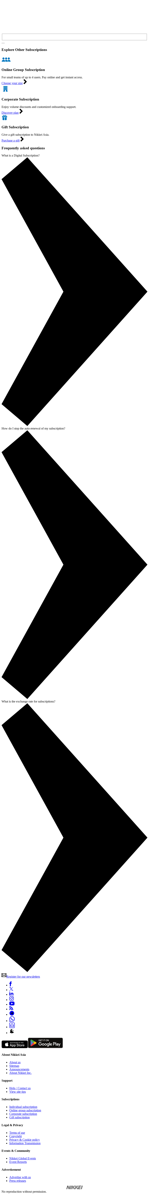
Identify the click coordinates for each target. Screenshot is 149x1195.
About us (15, 1062)
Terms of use (17, 1132)
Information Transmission (25, 1143)
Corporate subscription (23, 1113)
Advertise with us (20, 1177)
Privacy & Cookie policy (24, 1139)
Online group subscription (25, 1110)
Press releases (17, 1180)
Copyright (15, 1136)
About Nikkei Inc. (20, 1072)
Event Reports (18, 1162)
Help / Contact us (20, 1088)
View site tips (17, 1091)
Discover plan (10, 112)
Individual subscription (23, 1106)
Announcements (19, 1069)
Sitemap (14, 1065)
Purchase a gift (11, 140)
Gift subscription (19, 1117)
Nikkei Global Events (22, 1158)
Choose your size (12, 83)
